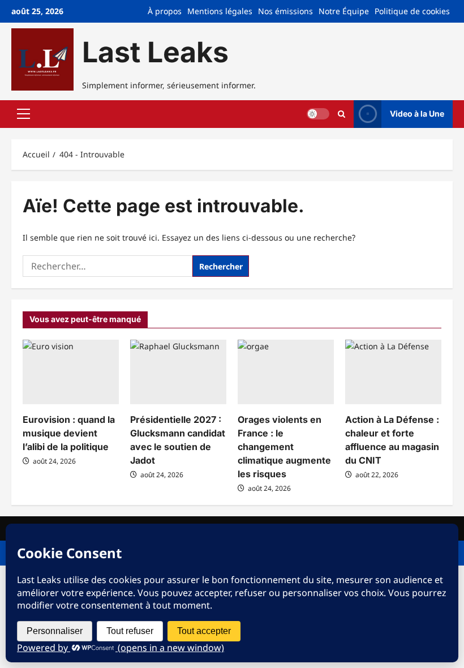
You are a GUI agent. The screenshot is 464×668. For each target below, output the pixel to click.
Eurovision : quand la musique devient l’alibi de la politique (69, 433)
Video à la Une (417, 113)
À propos (165, 11)
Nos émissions (285, 11)
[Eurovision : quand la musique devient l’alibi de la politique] (71, 372)
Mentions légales (219, 11)
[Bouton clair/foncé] (318, 113)
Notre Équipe (344, 11)
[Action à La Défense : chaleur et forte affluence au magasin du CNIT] (393, 372)
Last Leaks (155, 52)
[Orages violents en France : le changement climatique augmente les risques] (286, 372)
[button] (23, 114)
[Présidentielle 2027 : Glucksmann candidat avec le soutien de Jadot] (178, 372)
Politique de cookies (412, 11)
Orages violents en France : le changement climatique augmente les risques (284, 446)
